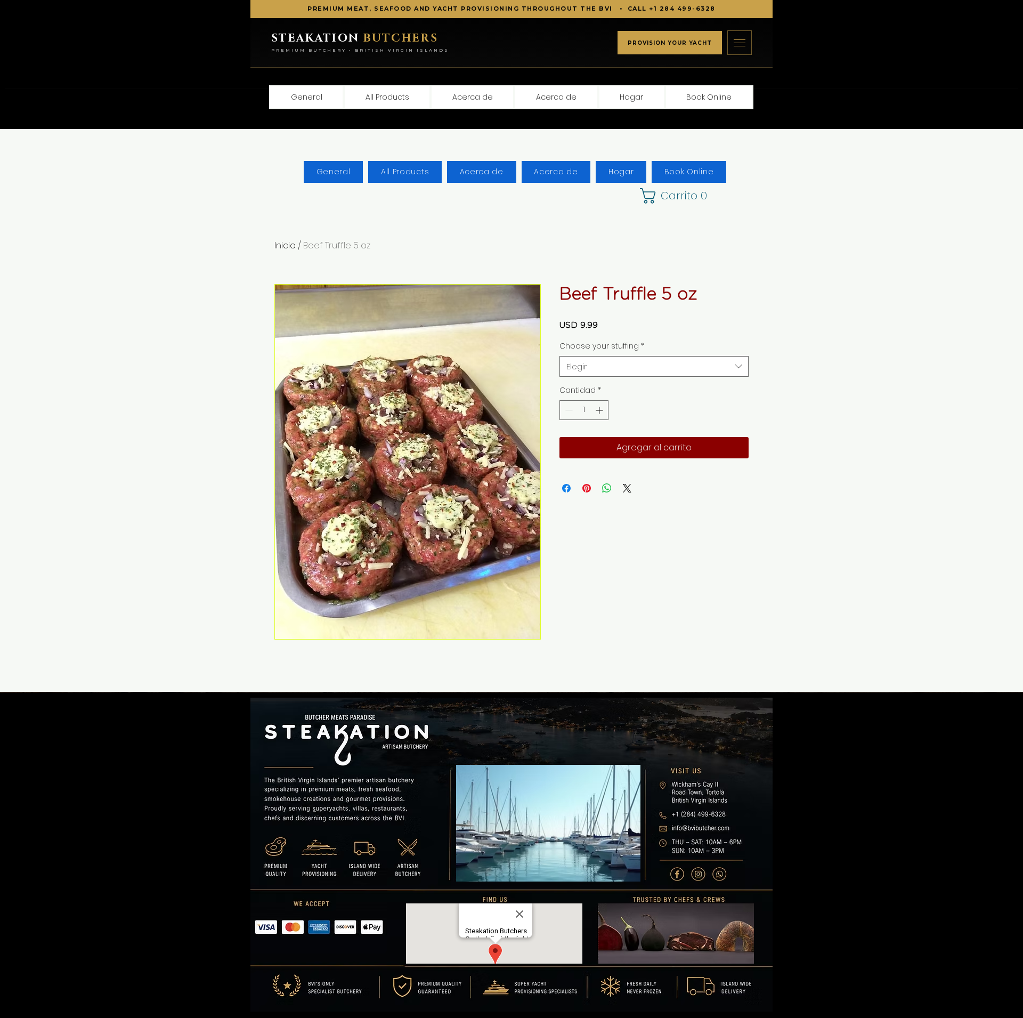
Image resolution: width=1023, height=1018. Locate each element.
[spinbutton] (584, 410)
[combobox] (654, 366)
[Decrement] (567, 410)
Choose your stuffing (601, 346)
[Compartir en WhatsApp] (606, 488)
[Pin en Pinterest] (586, 488)
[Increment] (600, 410)
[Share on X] (627, 488)
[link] (665, 196)
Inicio (285, 245)
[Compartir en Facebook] (566, 488)
